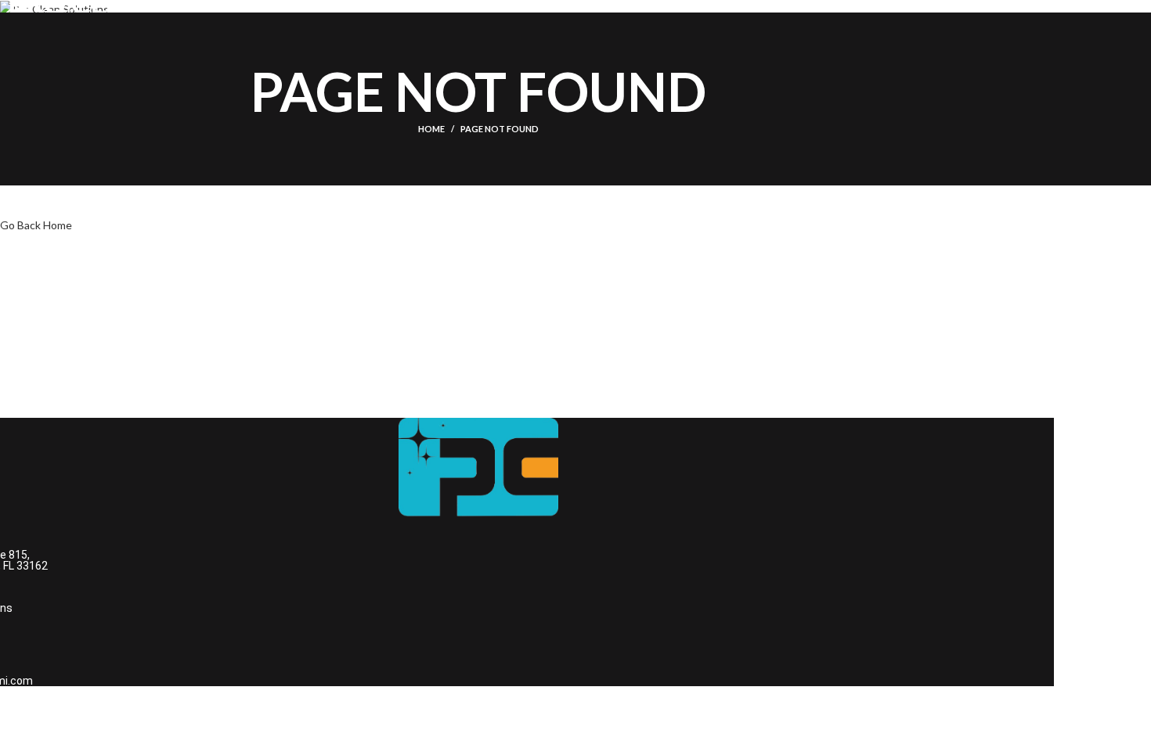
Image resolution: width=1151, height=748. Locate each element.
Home (431, 129)
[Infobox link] (478, 16)
